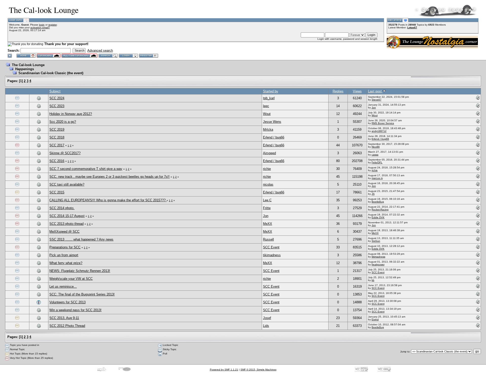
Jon (374, 107)
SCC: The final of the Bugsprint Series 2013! (82, 294)
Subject (54, 91)
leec (266, 106)
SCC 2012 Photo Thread (67, 326)
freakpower (378, 264)
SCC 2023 (56, 106)
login (42, 24)
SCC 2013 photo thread (66, 224)
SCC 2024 (56, 98)
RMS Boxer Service (383, 123)
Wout (267, 114)
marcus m (377, 178)
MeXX (267, 224)
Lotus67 (412, 27)
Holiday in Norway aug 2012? (70, 114)
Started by (270, 91)
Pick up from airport (63, 255)
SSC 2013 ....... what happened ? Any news (81, 239)
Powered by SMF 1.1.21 (224, 369)
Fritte (267, 208)
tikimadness (272, 255)
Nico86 (376, 146)
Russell (268, 239)
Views (357, 91)
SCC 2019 (56, 129)
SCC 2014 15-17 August (67, 216)
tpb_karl (269, 98)
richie (267, 169)
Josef (267, 318)
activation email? (40, 27)
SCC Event (271, 247)
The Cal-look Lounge (28, 65)
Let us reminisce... (63, 286)
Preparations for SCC (64, 247)
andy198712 (379, 131)
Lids (266, 326)
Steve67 (376, 99)
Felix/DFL (377, 162)
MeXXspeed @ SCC (64, 231)
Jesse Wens (272, 122)
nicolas (268, 184)
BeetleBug (378, 201)
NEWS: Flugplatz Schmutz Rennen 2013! (79, 271)
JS (373, 193)
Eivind (375, 319)
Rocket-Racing (380, 209)
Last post (375, 91)
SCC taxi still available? (66, 184)
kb (373, 280)
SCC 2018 (56, 137)
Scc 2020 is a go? (62, 122)
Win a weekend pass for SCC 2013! (75, 310)
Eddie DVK (378, 217)
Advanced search (100, 50)
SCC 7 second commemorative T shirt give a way (85, 169)
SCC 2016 (56, 161)
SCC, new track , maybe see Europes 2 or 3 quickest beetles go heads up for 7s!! (109, 177)
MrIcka (268, 129)
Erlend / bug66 (273, 137)
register (52, 24)
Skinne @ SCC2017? (64, 153)
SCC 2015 (56, 192)
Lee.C (267, 200)
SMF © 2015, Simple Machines (258, 369)
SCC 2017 (56, 145)
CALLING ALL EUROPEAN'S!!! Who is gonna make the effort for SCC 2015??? (108, 200)
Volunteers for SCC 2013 (67, 302)
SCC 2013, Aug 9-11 (64, 318)
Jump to (405, 351)
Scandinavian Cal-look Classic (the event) (50, 73)
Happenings (24, 69)
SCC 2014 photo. (61, 208)
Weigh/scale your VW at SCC (71, 279)
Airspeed (269, 153)
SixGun (376, 241)
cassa (375, 154)
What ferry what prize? (65, 263)
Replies (338, 91)
